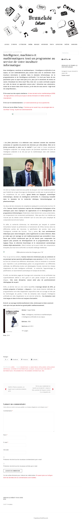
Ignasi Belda (34, 367)
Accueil (7, 44)
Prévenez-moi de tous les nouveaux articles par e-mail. (20, 466)
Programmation (19, 371)
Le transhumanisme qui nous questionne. (36, 103)
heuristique (24, 367)
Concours (74, 44)
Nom (5, 435)
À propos (14, 44)
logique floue (39, 369)
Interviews (44, 44)
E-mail (5, 442)
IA (29, 367)
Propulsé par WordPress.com (41, 518)
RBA (43, 371)
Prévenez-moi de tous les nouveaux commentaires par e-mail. (22, 459)
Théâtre (66, 44)
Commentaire (8, 411)
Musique (36, 44)
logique (31, 369)
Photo (52, 44)
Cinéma (30, 44)
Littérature (22, 44)
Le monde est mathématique (19, 369)
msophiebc (18, 52)
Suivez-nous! (66, 75)
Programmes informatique (33, 371)
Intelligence (42, 367)
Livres (13, 367)
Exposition (59, 44)
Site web (6, 450)
